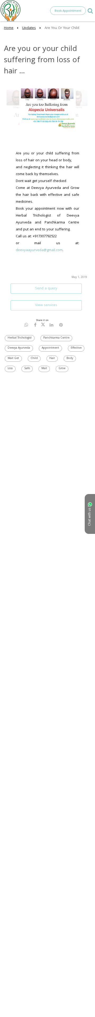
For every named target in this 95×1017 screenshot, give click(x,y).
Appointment (50, 348)
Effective (76, 348)
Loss (10, 368)
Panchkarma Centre (56, 338)
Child (34, 358)
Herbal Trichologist (20, 338)
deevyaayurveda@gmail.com (39, 250)
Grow (62, 368)
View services (46, 305)
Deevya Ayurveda (19, 348)
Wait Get (13, 358)
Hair (52, 358)
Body (69, 358)
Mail (44, 368)
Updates (29, 28)
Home (8, 28)
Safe (27, 368)
